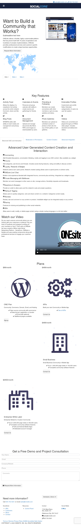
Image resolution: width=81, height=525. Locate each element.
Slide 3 (22, 77)
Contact (7, 514)
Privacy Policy (18, 521)
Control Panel (29, 508)
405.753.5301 (73, 2)
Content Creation (52, 140)
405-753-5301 (10, 502)
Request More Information (12, 51)
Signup (6, 320)
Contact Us (46, 314)
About (7, 512)
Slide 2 (14, 77)
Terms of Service (8, 521)
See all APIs (62, 310)
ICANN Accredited (28, 521)
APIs (6, 508)
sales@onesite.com (61, 2)
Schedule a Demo (49, 497)
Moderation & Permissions (34, 140)
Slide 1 (7, 77)
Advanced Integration (68, 140)
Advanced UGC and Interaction (12, 141)
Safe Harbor (38, 521)
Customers (8, 510)
